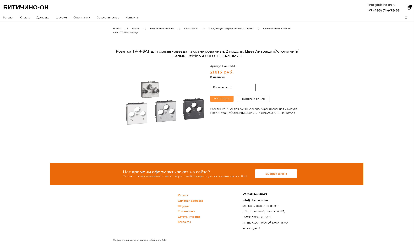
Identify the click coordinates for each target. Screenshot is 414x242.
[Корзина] (408, 7)
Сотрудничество (108, 17)
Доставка (43, 17)
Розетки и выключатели (162, 28)
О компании (81, 17)
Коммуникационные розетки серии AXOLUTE (231, 28)
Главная (117, 28)
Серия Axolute (191, 28)
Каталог (8, 17)
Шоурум (61, 17)
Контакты (132, 17)
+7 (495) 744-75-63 (384, 10)
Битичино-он (26, 7)
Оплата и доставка (190, 200)
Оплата (25, 17)
